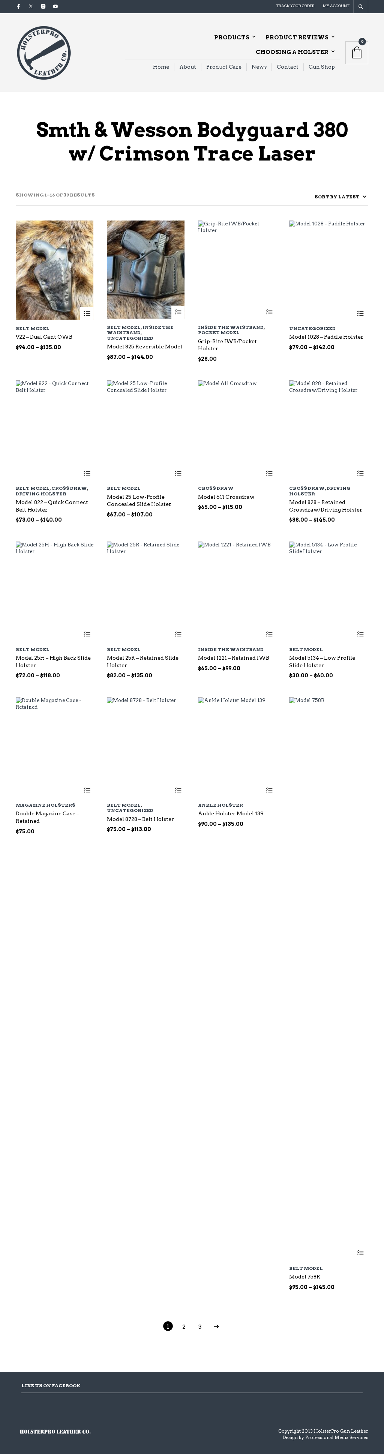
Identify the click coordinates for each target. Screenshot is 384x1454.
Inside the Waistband (140, 329)
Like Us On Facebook (50, 1385)
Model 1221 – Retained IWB (233, 658)
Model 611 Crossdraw (226, 497)
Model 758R (304, 1277)
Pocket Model (219, 332)
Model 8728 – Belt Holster (140, 819)
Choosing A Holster (292, 52)
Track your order (295, 5)
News (259, 67)
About (187, 67)
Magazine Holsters (45, 805)
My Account (336, 5)
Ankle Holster (220, 805)
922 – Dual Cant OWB (44, 337)
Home (161, 67)
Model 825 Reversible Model (144, 347)
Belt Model (33, 328)
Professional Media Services (336, 1437)
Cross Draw (69, 488)
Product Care (224, 67)
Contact (287, 67)
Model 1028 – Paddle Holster (326, 337)
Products (231, 37)
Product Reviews (297, 37)
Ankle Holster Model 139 (231, 813)
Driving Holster (41, 494)
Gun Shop (322, 67)
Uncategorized (130, 338)
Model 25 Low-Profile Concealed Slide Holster (139, 500)
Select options (86, 313)
